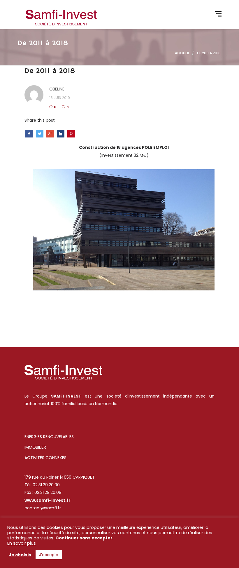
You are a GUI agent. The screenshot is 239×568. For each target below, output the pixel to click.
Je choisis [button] (20, 554)
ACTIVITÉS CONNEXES (45, 458)
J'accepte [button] (48, 554)
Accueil (182, 52)
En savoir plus (21, 543)
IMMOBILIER (35, 447)
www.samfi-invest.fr (47, 500)
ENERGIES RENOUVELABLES (49, 437)
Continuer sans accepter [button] (84, 538)
